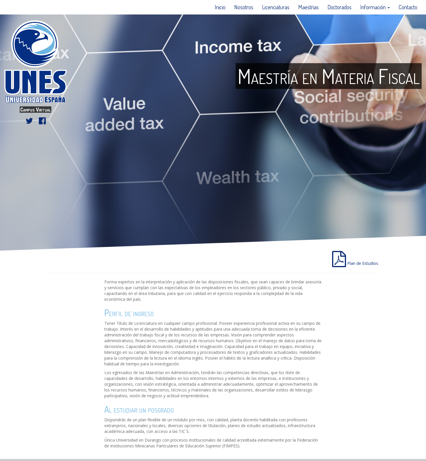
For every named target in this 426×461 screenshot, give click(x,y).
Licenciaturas (276, 7)
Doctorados (339, 7)
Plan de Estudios (362, 263)
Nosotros (243, 7)
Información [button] (373, 7)
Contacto (407, 7)
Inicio (220, 7)
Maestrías (308, 7)
